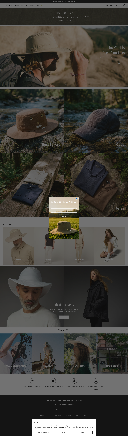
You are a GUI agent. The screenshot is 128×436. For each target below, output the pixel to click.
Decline (83, 432)
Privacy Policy (39, 429)
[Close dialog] (77, 199)
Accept (63, 432)
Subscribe (64, 216)
